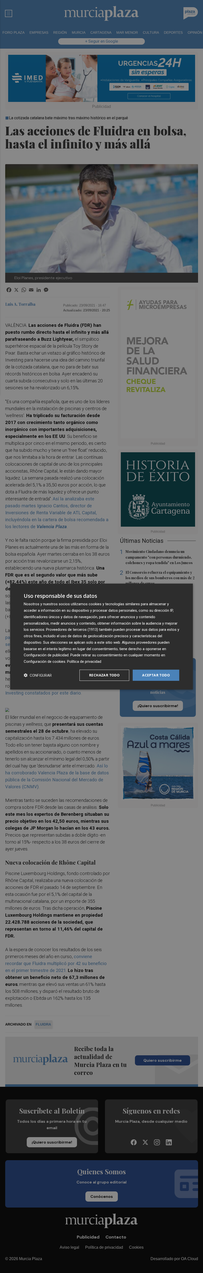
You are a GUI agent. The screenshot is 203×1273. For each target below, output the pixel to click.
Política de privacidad (84, 661)
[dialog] (101, 637)
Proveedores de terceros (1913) (72, 629)
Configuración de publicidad (46, 655)
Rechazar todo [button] (104, 675)
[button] (38, 675)
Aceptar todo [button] (156, 675)
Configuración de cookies (44, 661)
